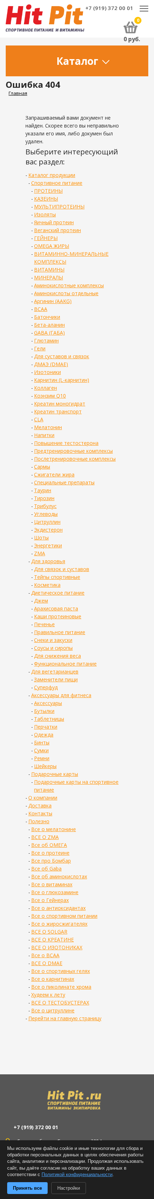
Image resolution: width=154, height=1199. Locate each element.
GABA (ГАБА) (49, 332)
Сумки (41, 750)
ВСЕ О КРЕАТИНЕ (52, 939)
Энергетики (48, 545)
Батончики (47, 316)
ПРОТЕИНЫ (48, 190)
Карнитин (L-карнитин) (61, 380)
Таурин (42, 490)
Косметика (47, 584)
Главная (18, 93)
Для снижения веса (57, 655)
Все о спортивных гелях (60, 971)
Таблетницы (49, 718)
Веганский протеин (57, 230)
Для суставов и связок (61, 356)
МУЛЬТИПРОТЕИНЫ (59, 206)
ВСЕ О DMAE (46, 963)
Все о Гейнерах (50, 900)
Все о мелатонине (53, 829)
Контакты (40, 813)
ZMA (39, 553)
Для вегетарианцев (54, 671)
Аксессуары (48, 703)
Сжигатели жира (54, 474)
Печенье (44, 624)
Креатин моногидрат (59, 403)
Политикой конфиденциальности (77, 1174)
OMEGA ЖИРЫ (51, 246)
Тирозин (44, 498)
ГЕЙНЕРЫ (46, 238)
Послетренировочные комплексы (75, 458)
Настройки (68, 1188)
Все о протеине (50, 852)
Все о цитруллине (52, 1010)
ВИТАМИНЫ (49, 269)
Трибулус (45, 506)
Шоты (41, 537)
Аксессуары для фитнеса (61, 695)
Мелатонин (48, 427)
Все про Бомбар (51, 860)
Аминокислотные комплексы (69, 285)
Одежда (43, 734)
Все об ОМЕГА (49, 844)
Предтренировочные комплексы (73, 450)
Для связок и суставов (61, 569)
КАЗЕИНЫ (46, 198)
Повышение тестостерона (66, 443)
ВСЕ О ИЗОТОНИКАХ (56, 947)
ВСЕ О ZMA (45, 837)
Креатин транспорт (58, 411)
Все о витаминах (51, 884)
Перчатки (45, 726)
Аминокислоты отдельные (66, 293)
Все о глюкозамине (54, 892)
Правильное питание (59, 632)
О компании (42, 797)
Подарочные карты (54, 774)
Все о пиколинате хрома (61, 986)
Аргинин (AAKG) (53, 301)
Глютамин (46, 340)
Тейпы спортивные (57, 577)
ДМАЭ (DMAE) (51, 364)
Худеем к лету (48, 994)
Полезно (38, 821)
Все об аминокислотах (59, 876)
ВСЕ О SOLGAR (49, 931)
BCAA (40, 309)
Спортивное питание (56, 182)
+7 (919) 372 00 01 (109, 7)
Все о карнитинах (52, 978)
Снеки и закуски (53, 640)
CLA (38, 419)
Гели (39, 348)
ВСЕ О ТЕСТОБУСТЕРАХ (60, 1002)
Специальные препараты (64, 482)
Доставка (40, 805)
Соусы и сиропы (53, 647)
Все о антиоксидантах (58, 908)
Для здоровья (48, 561)
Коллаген (45, 387)
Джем (41, 600)
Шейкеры (45, 766)
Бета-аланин (49, 324)
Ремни (41, 758)
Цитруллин (47, 521)
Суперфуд (46, 687)
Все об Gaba (46, 868)
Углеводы (46, 513)
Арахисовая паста (56, 608)
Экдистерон (48, 529)
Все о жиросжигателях (59, 923)
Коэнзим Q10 (50, 395)
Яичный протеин (54, 222)
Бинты (41, 742)
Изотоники (47, 372)
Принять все (27, 1188)
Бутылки (44, 711)
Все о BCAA (45, 955)
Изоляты (45, 214)
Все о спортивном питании (64, 915)
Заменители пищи (56, 679)
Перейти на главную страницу (64, 1018)
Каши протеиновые (57, 616)
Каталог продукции (51, 175)
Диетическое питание (58, 592)
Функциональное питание (65, 663)
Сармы (42, 466)
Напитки (44, 435)
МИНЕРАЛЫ (48, 277)
